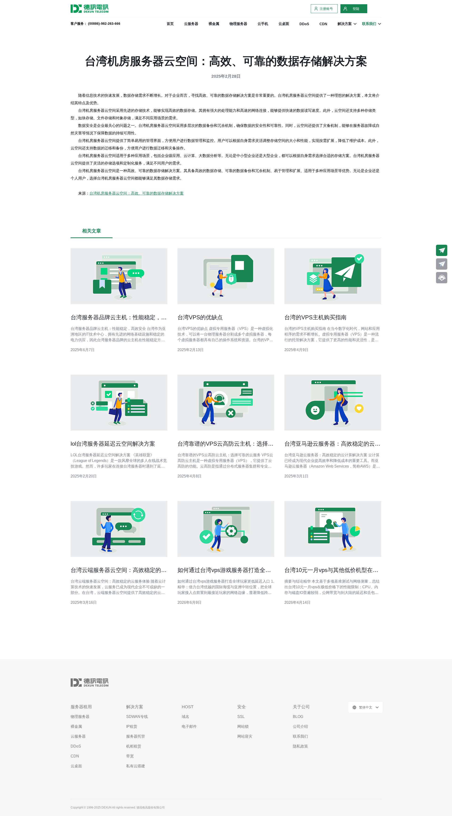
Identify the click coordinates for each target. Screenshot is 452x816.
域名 (185, 717)
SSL (241, 717)
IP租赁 (131, 726)
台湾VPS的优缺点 (200, 317)
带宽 (130, 756)
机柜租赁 (133, 746)
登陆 (356, 9)
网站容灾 (244, 736)
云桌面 (283, 24)
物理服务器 (238, 24)
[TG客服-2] (441, 264)
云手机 (263, 24)
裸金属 (214, 24)
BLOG (298, 717)
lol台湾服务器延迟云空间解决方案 (113, 443)
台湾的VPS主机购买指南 (315, 317)
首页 (170, 24)
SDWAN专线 (137, 717)
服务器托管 (135, 736)
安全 (241, 706)
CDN (323, 24)
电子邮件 (189, 726)
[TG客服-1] (441, 250)
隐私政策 (300, 746)
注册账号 (326, 9)
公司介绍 (300, 726)
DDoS (304, 24)
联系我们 (300, 736)
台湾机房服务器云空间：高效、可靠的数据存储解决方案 (136, 193)
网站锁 (243, 726)
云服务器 (191, 24)
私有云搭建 (135, 766)
